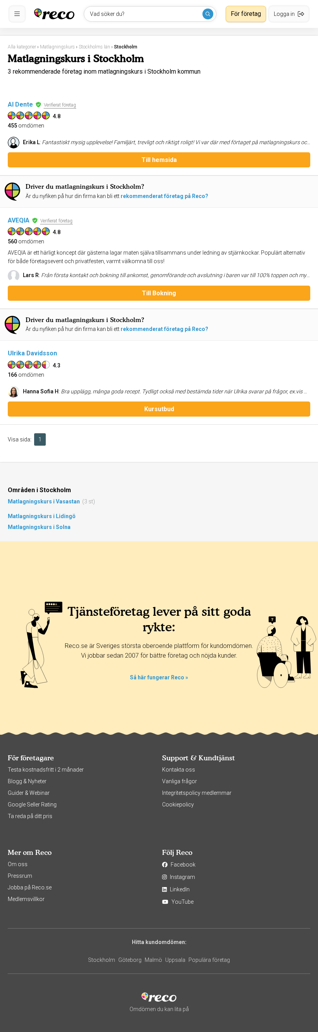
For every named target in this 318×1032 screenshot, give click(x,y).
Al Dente (20, 104)
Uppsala (175, 960)
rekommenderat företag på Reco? (164, 196)
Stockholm (101, 960)
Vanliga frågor (179, 781)
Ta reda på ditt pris (30, 816)
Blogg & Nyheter (27, 781)
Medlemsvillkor (26, 899)
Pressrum (20, 876)
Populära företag (209, 960)
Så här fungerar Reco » (159, 677)
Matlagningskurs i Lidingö (42, 516)
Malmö (153, 960)
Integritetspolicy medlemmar (197, 793)
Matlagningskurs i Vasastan (44, 501)
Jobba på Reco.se (30, 887)
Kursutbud (159, 409)
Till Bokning (159, 293)
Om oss (18, 864)
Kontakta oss (178, 770)
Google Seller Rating (32, 804)
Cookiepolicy (178, 804)
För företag (246, 13)
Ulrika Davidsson (32, 353)
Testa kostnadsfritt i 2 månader (46, 770)
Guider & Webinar (29, 793)
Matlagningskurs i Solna (39, 527)
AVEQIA (18, 220)
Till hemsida (159, 160)
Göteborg (130, 960)
